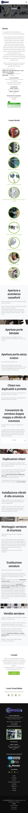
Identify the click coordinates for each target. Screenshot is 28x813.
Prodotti (14, 784)
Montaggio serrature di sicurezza (14, 249)
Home (14, 776)
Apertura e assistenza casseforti (14, 139)
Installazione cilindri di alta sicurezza (14, 234)
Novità (14, 788)
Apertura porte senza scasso (14, 169)
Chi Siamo (14, 778)
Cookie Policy (14, 807)
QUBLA (14, 803)
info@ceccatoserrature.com (14, 84)
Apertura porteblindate (14, 154)
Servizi (14, 780)
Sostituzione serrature (14, 264)
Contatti (14, 98)
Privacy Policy (14, 809)
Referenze (14, 786)
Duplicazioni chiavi (14, 219)
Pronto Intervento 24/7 (14, 782)
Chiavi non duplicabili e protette (14, 184)
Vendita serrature (14, 279)
